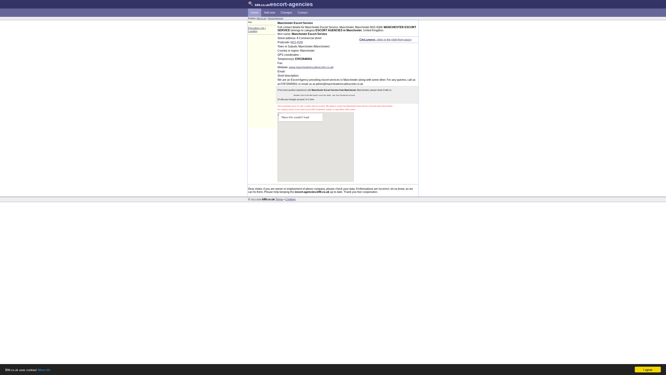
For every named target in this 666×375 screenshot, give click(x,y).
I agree (647, 369)
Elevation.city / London (257, 30)
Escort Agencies (275, 18)
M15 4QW (297, 42)
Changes (286, 12)
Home (254, 12)
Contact (303, 12)
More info (44, 370)
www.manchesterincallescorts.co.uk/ (311, 67)
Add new (269, 12)
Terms (279, 199)
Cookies (290, 199)
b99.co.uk (261, 18)
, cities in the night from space (385, 39)
